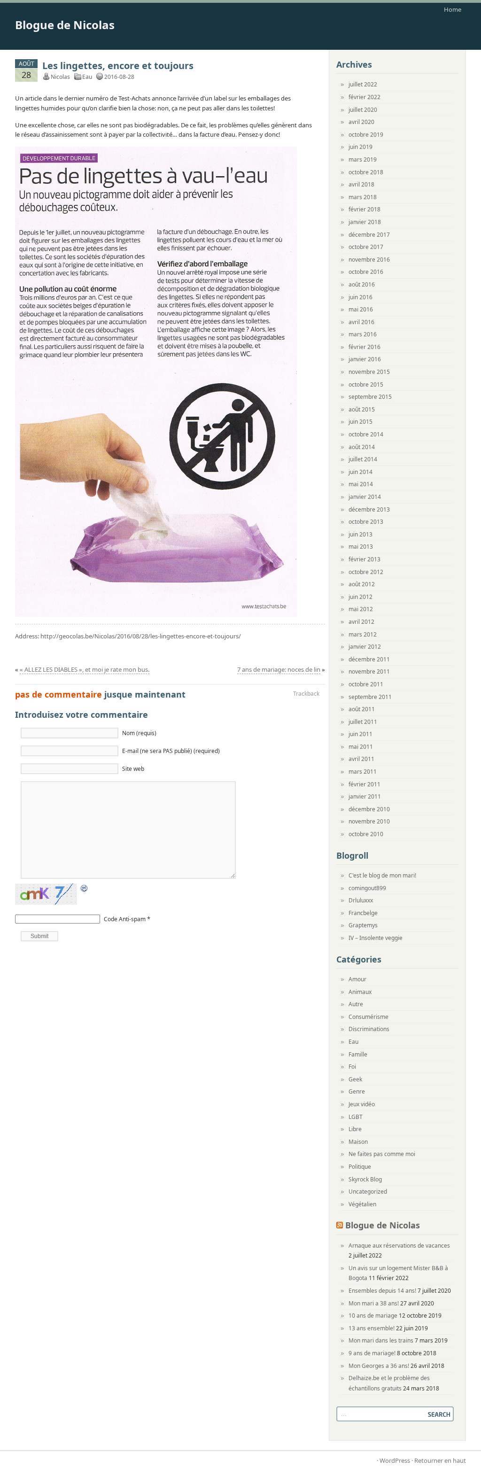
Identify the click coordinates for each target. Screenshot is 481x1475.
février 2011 (364, 784)
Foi (352, 1067)
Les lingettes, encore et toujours (118, 65)
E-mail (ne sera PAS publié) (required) (171, 751)
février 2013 (364, 559)
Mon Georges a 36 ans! (379, 1366)
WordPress (395, 1460)
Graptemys (363, 925)
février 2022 (364, 97)
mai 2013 (361, 547)
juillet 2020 (363, 110)
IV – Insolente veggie (376, 938)
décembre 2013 (369, 509)
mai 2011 (361, 747)
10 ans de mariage (373, 1316)
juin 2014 (360, 472)
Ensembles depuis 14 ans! (382, 1291)
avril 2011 (361, 759)
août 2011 (362, 709)
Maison (358, 1142)
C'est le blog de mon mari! (382, 875)
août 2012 (362, 584)
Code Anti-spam (125, 919)
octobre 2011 (366, 684)
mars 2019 (363, 159)
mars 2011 (363, 772)
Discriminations (369, 1029)
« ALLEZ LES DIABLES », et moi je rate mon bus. (84, 669)
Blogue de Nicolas (65, 24)
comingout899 (367, 888)
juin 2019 (360, 147)
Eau (87, 77)
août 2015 (362, 409)
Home (452, 9)
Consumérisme (368, 1017)
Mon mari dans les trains (381, 1340)
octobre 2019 (366, 135)
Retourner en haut (440, 1460)
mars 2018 (363, 197)
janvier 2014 (365, 497)
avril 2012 (361, 622)
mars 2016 (363, 334)
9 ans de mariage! (372, 1353)
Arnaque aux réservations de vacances (399, 1246)
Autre (356, 1004)
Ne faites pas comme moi (382, 1154)
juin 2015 (360, 422)
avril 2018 (361, 184)
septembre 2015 (370, 397)
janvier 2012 (365, 647)
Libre (355, 1129)
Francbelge (363, 913)
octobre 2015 (366, 384)
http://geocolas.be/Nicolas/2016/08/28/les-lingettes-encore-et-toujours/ (140, 636)
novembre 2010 (369, 821)
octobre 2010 (366, 834)
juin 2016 (360, 297)
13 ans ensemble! (372, 1328)
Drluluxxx (361, 900)
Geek (355, 1079)
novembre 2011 (369, 671)
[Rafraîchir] (84, 888)
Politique (360, 1167)
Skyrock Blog (365, 1179)
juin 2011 (360, 734)
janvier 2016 (365, 359)
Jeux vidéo (362, 1104)
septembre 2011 (370, 697)
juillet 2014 (363, 459)
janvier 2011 (365, 796)
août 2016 (362, 284)
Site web (133, 769)
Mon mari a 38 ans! (374, 1303)
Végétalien (362, 1204)
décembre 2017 (369, 235)
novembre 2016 (369, 260)
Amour (357, 979)
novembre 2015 (369, 372)
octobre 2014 (366, 434)
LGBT (356, 1117)
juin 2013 (360, 534)
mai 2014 (361, 484)
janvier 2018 (365, 222)
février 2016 (364, 347)
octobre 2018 (366, 172)
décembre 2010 (369, 809)
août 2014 (362, 447)
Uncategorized (368, 1192)
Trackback (306, 694)
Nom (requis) (139, 733)
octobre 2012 (366, 572)
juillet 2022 (363, 84)
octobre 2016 (366, 272)
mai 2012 (361, 609)
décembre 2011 (369, 659)
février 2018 (364, 209)
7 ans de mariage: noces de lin (278, 669)
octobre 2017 (366, 247)
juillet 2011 (363, 722)
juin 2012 (360, 597)
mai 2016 (361, 309)
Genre (357, 1091)
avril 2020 (361, 122)
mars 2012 (363, 634)
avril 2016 (361, 322)
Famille (358, 1054)
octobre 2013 (366, 522)
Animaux (360, 992)
